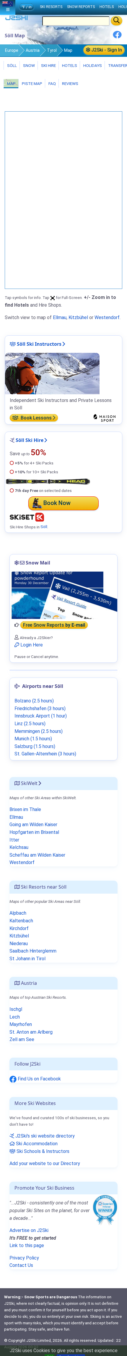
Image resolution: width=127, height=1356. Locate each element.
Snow (28, 65)
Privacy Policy (24, 1258)
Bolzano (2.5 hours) (34, 701)
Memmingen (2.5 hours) (38, 731)
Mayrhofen (20, 1024)
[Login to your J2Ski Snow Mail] (63, 595)
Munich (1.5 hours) (33, 738)
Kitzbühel (78, 317)
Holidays (92, 65)
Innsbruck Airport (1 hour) (40, 716)
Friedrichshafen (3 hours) (40, 708)
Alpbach (17, 913)
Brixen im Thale (25, 809)
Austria (33, 50)
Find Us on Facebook (39, 1079)
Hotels (69, 65)
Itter (14, 840)
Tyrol (52, 50)
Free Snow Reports (54, 625)
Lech (14, 1017)
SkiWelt (29, 783)
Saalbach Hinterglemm (32, 951)
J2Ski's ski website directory (44, 1136)
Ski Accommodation (36, 1143)
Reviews (69, 83)
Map (11, 83)
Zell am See (21, 1039)
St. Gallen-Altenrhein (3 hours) (45, 754)
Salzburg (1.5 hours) (34, 746)
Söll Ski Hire (29, 440)
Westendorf (107, 317)
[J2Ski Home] (16, 19)
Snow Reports (81, 6)
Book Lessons (35, 418)
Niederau (18, 943)
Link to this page (26, 1245)
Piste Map (31, 83)
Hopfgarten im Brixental (34, 832)
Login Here (31, 645)
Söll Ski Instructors (38, 344)
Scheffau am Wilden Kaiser (37, 855)
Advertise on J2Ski (28, 1230)
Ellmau (59, 317)
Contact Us (21, 1265)
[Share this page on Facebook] (117, 37)
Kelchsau (18, 847)
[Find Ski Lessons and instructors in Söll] (52, 373)
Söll (11, 65)
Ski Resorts (51, 6)
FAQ (52, 83)
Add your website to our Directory (44, 1163)
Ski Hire (48, 65)
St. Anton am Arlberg (31, 1032)
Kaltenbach (21, 921)
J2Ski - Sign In (106, 50)
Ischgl (15, 1009)
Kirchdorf (19, 928)
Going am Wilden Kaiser (33, 824)
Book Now (57, 502)
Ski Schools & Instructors (42, 1151)
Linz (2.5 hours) (29, 723)
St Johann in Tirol (27, 958)
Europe (11, 50)
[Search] (116, 20)
